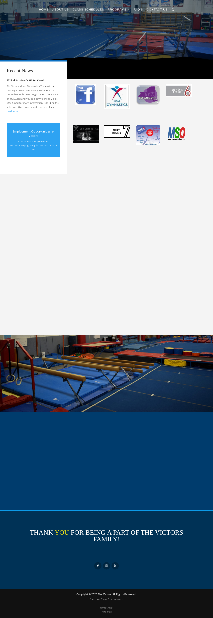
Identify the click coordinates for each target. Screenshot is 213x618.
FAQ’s (138, 9)
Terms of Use (106, 611)
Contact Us (157, 9)
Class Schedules (88, 9)
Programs (117, 9)
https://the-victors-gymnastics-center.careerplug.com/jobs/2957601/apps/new (33, 145)
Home (44, 9)
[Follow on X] (115, 566)
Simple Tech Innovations (112, 599)
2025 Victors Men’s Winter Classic (26, 80)
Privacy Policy (106, 607)
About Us (60, 9)
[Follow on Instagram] (98, 566)
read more (12, 111)
